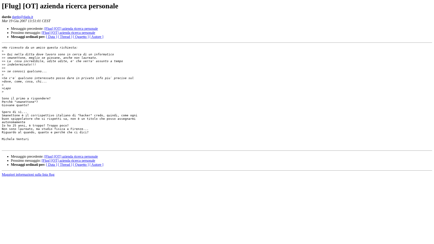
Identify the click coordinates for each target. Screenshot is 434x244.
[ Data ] (51, 37)
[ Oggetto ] (81, 37)
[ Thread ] (65, 37)
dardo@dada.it (22, 17)
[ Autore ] (96, 37)
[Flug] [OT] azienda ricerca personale (71, 28)
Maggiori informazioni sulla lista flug (28, 174)
